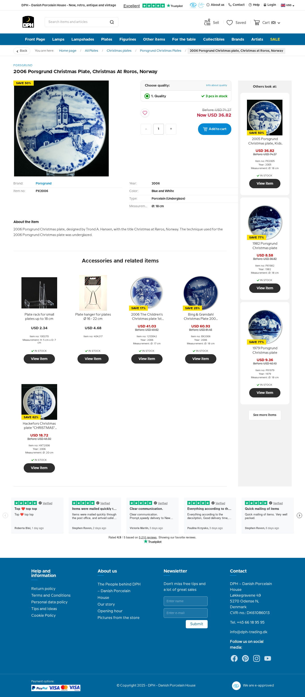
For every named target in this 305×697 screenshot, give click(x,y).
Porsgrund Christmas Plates (160, 50)
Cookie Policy (43, 615)
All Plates (91, 50)
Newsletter (175, 571)
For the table (184, 39)
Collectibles (213, 39)
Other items (154, 39)
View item (39, 359)
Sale (275, 39)
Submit (196, 624)
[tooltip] (39, 317)
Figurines (127, 39)
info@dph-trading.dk (248, 632)
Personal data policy (49, 602)
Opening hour (110, 611)
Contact (238, 571)
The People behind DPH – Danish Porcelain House (119, 591)
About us (107, 571)
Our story (106, 604)
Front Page (35, 39)
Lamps (58, 39)
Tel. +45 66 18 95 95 (247, 622)
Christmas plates (119, 50)
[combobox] (81, 22)
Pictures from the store (119, 618)
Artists (257, 39)
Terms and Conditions (51, 595)
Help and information (43, 573)
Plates (106, 39)
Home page (67, 50)
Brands (238, 39)
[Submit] (112, 22)
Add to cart (217, 129)
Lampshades (82, 39)
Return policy (43, 589)
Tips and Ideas (44, 609)
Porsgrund (44, 183)
